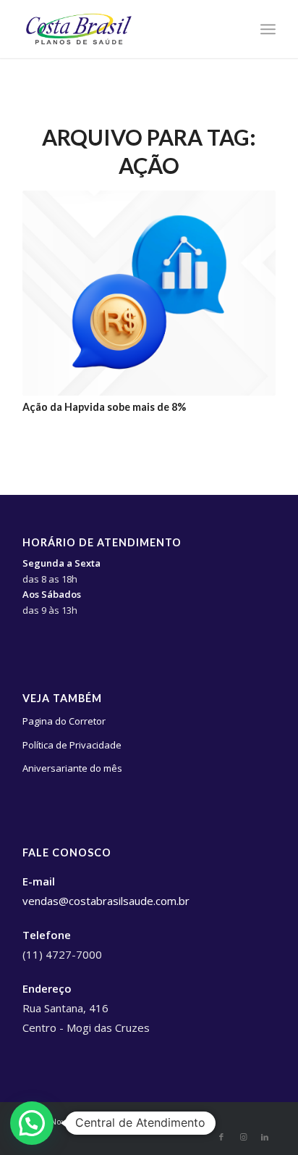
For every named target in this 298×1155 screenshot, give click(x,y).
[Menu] (268, 29)
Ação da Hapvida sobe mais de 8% (104, 407)
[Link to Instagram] (243, 1137)
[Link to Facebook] (221, 1137)
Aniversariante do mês (72, 768)
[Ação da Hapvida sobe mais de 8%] (149, 293)
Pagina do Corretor (64, 720)
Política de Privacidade (72, 744)
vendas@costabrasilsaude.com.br (106, 900)
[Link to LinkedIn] (265, 1137)
